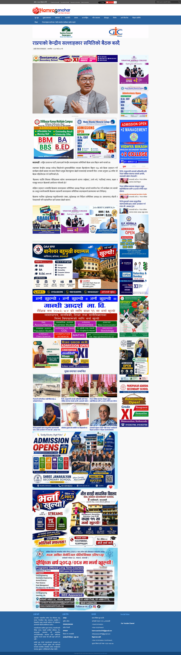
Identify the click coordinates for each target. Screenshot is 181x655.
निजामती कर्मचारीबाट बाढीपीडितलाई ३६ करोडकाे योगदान (44, 400)
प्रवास (76, 17)
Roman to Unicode (75, 2)
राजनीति (67, 17)
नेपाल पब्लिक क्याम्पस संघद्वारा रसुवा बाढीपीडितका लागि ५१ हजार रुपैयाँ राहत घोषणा (103, 400)
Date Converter (85, 2)
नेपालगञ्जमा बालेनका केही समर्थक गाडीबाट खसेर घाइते (58, 22)
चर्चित (134, 166)
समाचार (57, 17)
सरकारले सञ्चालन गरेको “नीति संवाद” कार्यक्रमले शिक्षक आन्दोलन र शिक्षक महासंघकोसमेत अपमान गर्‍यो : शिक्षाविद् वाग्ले (103, 430)
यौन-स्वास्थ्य (96, 17)
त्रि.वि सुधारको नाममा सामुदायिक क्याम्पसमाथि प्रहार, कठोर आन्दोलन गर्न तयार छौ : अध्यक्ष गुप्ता (46, 429)
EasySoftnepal (103, 653)
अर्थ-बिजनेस (124, 17)
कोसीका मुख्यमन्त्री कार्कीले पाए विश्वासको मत (74, 428)
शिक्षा (36, 22)
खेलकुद (106, 17)
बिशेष (115, 17)
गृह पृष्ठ (37, 17)
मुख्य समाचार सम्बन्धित (75, 371)
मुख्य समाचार (47, 17)
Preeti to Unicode (55, 2)
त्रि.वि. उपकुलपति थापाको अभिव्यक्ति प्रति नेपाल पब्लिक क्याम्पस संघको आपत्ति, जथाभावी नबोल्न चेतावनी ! (74, 401)
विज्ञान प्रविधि (136, 17)
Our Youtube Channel (127, 623)
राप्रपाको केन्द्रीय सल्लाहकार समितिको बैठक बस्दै (76, 43)
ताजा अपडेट (143, 168)
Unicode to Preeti (65, 2)
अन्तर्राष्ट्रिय (85, 17)
